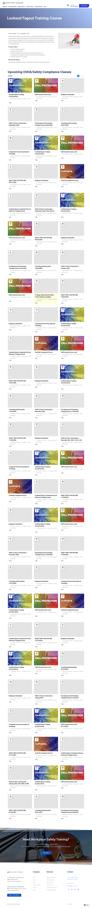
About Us (5, 6)
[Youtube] (78, 889)
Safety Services (21, 6)
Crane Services (29, 6)
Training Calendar (12, 6)
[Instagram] (75, 889)
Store (44, 6)
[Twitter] (72, 889)
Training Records (38, 6)
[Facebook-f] (68, 889)
